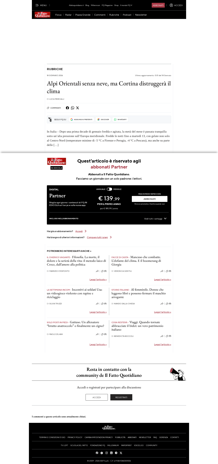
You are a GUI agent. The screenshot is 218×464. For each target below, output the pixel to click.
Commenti (55, 108)
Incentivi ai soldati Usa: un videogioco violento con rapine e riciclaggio (74, 293)
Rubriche (55, 69)
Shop (116, 5)
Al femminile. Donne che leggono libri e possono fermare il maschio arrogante (139, 293)
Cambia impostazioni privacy (99, 437)
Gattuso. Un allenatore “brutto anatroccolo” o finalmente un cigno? (75, 324)
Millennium (95, 5)
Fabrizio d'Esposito (58, 271)
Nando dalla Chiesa (123, 303)
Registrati (121, 397)
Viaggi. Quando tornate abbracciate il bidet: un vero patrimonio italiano (137, 326)
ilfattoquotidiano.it (76, 5)
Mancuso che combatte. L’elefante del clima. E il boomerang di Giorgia (136, 261)
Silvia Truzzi (54, 303)
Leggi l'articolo (98, 279)
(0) (105, 271)
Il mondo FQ (125, 5)
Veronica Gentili (122, 271)
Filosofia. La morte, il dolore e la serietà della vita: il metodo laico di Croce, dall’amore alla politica (76, 261)
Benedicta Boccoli (123, 336)
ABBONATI (150, 198)
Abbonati (158, 5)
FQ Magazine (107, 5)
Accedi (97, 397)
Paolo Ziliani (55, 334)
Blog (87, 5)
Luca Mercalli (55, 99)
